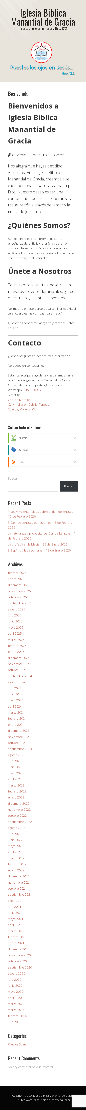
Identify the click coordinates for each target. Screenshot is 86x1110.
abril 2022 (15, 852)
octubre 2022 (17, 815)
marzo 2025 (16, 640)
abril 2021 (15, 925)
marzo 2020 (16, 1004)
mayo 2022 (15, 846)
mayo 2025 (15, 627)
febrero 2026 (17, 573)
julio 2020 (14, 980)
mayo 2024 (15, 700)
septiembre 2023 (20, 749)
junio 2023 (15, 767)
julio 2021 (14, 907)
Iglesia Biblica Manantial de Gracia (43, 17)
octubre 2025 (17, 597)
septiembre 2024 (20, 676)
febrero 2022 (17, 864)
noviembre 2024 (19, 664)
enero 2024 (16, 725)
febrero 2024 (17, 718)
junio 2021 (15, 913)
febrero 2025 (17, 646)
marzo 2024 (16, 712)
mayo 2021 (15, 919)
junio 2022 (15, 840)
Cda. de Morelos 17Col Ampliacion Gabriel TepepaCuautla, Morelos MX (28, 404)
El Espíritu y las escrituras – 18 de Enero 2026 (39, 550)
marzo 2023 (16, 785)
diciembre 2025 (19, 585)
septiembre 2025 (20, 603)
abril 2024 (15, 706)
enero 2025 (16, 652)
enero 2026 (16, 579)
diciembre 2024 (19, 658)
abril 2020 (15, 998)
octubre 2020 (17, 961)
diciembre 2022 (19, 803)
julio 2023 (14, 761)
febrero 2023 (17, 791)
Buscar (12, 478)
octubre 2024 (17, 670)
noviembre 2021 (19, 882)
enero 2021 (16, 943)
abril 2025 (15, 633)
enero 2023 (16, 797)
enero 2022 (16, 870)
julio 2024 (14, 688)
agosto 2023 (16, 755)
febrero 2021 (17, 937)
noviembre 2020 (19, 955)
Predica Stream (18, 1044)
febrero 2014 (17, 1016)
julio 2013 (14, 1022)
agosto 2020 (16, 973)
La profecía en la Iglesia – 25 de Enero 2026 (38, 544)
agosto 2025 (16, 609)
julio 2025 (14, 615)
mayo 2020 (15, 992)
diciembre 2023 (19, 731)
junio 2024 (15, 694)
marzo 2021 (16, 931)
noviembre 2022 (19, 809)
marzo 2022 (16, 858)
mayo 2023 (15, 773)
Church (20, 1100)
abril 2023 (15, 779)
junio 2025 (15, 621)
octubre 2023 (17, 743)
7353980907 (32, 390)
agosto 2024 (16, 682)
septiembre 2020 (20, 967)
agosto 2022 (16, 828)
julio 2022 (14, 834)
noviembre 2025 (19, 591)
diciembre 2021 (19, 876)
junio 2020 (15, 986)
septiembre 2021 (20, 894)
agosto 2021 (16, 901)
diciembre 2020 (19, 949)
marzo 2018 (16, 1010)
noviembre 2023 (19, 737)
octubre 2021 (17, 888)
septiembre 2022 (20, 822)
